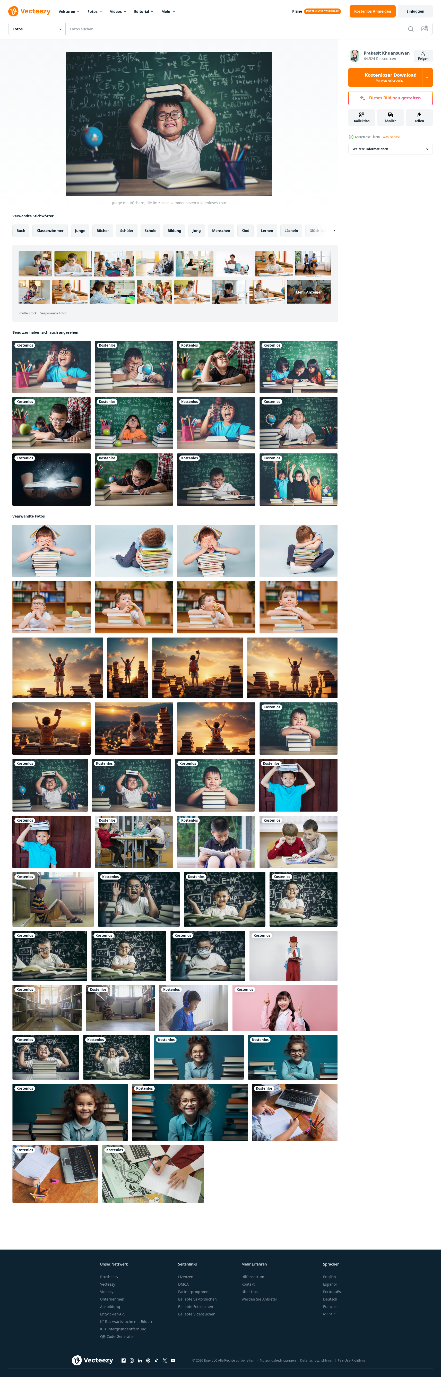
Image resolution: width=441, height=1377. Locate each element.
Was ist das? (391, 137)
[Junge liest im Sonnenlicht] (47, 1008)
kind (245, 230)
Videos (116, 11)
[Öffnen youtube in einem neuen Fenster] (173, 1360)
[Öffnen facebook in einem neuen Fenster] (124, 1360)
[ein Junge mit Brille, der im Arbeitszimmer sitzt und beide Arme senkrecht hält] (45, 1057)
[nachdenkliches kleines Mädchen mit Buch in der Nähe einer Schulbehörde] (51, 367)
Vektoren (67, 11)
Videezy (106, 1291)
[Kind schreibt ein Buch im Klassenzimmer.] (51, 423)
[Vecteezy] (29, 11)
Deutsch (330, 1299)
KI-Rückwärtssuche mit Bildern (126, 1321)
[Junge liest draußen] (216, 842)
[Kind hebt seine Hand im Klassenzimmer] (299, 479)
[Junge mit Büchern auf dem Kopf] (51, 842)
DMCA (183, 1284)
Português (332, 1291)
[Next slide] (330, 231)
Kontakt (248, 1284)
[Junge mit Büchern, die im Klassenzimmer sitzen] (299, 728)
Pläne (297, 11)
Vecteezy (107, 1284)
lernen (267, 230)
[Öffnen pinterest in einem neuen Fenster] (148, 1360)
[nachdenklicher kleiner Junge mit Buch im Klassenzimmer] (299, 423)
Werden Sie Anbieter (259, 1299)
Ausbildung (110, 1306)
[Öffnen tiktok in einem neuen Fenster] (156, 1360)
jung (197, 230)
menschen (221, 230)
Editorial (141, 11)
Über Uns (249, 1291)
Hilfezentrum (252, 1276)
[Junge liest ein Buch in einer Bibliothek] (53, 899)
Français (330, 1306)
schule (150, 230)
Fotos (93, 11)
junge (80, 230)
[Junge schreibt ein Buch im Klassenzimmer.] (216, 479)
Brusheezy (109, 1276)
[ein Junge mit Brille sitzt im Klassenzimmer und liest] (139, 899)
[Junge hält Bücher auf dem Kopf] (298, 785)
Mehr (166, 11)
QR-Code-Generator (117, 1336)
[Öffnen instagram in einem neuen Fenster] (132, 1360)
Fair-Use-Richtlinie (351, 1360)
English (329, 1276)
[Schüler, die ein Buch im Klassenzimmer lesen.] (299, 367)
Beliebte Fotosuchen (195, 1306)
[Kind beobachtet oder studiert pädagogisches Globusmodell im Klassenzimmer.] (134, 367)
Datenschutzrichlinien (316, 1360)
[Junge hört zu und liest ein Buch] (193, 1008)
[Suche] (411, 29)
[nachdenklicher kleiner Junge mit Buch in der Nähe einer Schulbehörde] (216, 367)
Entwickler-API (112, 1314)
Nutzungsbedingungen (278, 1360)
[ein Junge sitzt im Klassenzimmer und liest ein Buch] (224, 899)
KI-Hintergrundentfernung (123, 1329)
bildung (174, 230)
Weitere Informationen (370, 149)
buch (20, 230)
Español (330, 1284)
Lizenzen (185, 1276)
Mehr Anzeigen (309, 291)
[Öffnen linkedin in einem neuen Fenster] (140, 1360)
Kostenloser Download (391, 77)
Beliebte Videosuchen (196, 1314)
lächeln (291, 230)
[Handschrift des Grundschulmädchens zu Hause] (153, 1174)
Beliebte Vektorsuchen (197, 1299)
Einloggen (415, 11)
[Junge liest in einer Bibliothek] (120, 1008)
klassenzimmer (50, 230)
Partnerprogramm (194, 1291)
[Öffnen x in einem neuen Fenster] (165, 1360)
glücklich (317, 230)
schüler (126, 230)
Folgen (423, 58)
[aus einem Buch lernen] (51, 479)
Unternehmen (112, 1299)
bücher (103, 230)
